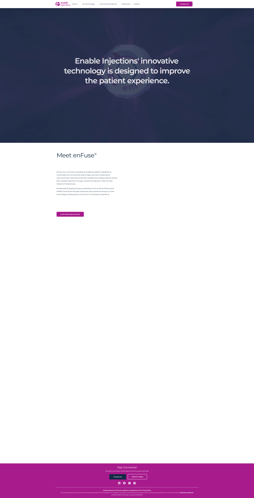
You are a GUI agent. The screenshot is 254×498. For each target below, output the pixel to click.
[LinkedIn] (119, 483)
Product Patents (108, 490)
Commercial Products (108, 4)
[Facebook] (125, 483)
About (74, 4)
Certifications (133, 490)
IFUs (140, 490)
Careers (137, 4)
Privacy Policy (146, 490)
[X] (130, 483)
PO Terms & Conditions (121, 490)
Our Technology (88, 4)
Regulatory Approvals (186, 492)
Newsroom (126, 4)
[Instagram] (135, 483)
